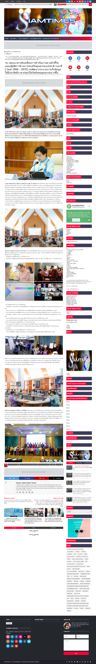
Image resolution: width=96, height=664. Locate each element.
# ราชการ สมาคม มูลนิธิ (13, 464)
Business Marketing (73, 573)
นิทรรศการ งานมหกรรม (82, 556)
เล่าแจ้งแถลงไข (70, 276)
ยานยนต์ (69, 561)
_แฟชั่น (68, 264)
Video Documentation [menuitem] (71, 173)
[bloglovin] (77, 1)
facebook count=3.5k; (71, 296)
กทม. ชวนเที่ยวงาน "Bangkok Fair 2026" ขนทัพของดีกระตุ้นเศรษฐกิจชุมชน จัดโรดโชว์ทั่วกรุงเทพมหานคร (54, 520)
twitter (68, 230)
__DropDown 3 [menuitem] (70, 165)
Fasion (82, 581)
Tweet (13, 478)
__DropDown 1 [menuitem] (70, 163)
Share (28, 478)
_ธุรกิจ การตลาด (70, 259)
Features (13, 38)
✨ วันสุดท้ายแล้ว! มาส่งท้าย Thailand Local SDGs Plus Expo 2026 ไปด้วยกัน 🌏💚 (12, 520)
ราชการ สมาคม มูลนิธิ (14, 56)
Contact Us (69, 182)
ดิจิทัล (85, 554)
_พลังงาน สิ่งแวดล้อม (71, 263)
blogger (14, 527)
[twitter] (69, 1)
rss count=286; (70, 305)
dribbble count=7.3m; (71, 302)
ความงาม (80, 554)
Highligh (78, 591)
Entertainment (86, 578)
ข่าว (67, 248)
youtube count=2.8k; (71, 300)
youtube (68, 232)
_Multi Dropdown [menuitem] (70, 169)
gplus (67, 234)
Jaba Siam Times (72, 320)
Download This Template (51, 38)
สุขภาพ (69, 569)
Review (77, 601)
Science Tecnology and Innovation (77, 605)
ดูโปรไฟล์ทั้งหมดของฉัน (71, 322)
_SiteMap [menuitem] (68, 172)
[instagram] (88, 1)
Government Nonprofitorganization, (42, 76)
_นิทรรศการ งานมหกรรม (72, 261)
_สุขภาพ (68, 271)
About (12, 1)
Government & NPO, (54, 76)
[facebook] (67, 1)
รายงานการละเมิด (71, 116)
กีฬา (75, 554)
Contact (18, 1)
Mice (72, 598)
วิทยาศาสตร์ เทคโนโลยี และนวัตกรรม (76, 566)
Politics (83, 598)
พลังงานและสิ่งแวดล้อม (77, 559)
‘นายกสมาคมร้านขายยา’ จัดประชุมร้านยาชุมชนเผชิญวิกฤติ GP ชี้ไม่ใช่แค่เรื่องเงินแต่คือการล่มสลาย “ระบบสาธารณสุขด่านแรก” (33, 521)
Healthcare (70, 591)
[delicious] (90, 1)
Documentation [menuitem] (70, 159)
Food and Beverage (72, 583)
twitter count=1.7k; (70, 297)
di (71, 576)
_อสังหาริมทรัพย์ (70, 272)
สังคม (88, 566)
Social (60, 56)
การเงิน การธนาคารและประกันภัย (75, 549)
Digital (76, 576)
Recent (70, 463)
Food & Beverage (85, 583)
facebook (53, 527)
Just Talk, (11, 77)
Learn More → (74, 627)
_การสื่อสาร (69, 254)
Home (6, 1)
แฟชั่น (86, 559)
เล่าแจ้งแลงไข (79, 564)
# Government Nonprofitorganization (28, 464)
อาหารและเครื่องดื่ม (72, 571)
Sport (81, 608)
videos (69, 610)
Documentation (36, 38)
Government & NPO (32, 4)
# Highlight (52, 464)
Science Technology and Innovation (77, 603)
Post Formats (23, 38)
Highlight (50, 56)
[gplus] (72, 1)
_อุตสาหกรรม (69, 274)
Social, (14, 77)
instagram (68, 233)
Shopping (69, 608)
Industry (69, 593)
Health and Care (84, 588)
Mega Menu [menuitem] (69, 158)
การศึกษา (83, 551)
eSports (69, 581)
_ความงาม (68, 257)
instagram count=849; (71, 303)
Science (83, 601)
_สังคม (67, 269)
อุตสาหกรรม (81, 571)
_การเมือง (68, 252)
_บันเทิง (68, 262)
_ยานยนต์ (68, 266)
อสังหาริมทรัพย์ (76, 569)
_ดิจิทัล (67, 258)
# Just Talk (58, 464)
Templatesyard (17, 661)
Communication (85, 573)
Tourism (87, 608)
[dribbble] (80, 1)
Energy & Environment (73, 578)
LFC (68, 598)
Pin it (43, 478)
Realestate (70, 601)
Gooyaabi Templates (34, 661)
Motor (77, 598)
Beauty (68, 326)
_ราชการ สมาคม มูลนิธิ (71, 267)
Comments (87, 463)
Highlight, (7, 77)
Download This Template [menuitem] (72, 160)
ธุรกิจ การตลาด (70, 556)
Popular (79, 463)
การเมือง (77, 551)
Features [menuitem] (68, 168)
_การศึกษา (68, 253)
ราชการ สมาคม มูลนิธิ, (28, 76)
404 (24, 1)
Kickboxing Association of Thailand (77, 596)
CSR (68, 576)
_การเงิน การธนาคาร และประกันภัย (74, 249)
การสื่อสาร (69, 554)
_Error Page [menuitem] (69, 166)
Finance (88, 581)
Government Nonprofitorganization (28, 56)
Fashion (68, 328)
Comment (58, 478)
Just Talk (56, 56)
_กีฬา (67, 256)
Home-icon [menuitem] (69, 156)
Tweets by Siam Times (71, 241)
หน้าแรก (68, 441)
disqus (33, 527)
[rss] (82, 1)
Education (83, 576)
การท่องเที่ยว (70, 551)
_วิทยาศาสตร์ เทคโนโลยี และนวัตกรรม (75, 268)
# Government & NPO (43, 464)
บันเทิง (68, 559)
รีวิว (67, 277)
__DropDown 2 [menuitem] (70, 164)
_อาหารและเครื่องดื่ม (71, 273)
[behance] (85, 1)
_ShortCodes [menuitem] (69, 170)
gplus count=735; (70, 298)
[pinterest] (75, 1)
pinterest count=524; (71, 301)
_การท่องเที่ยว (69, 251)
